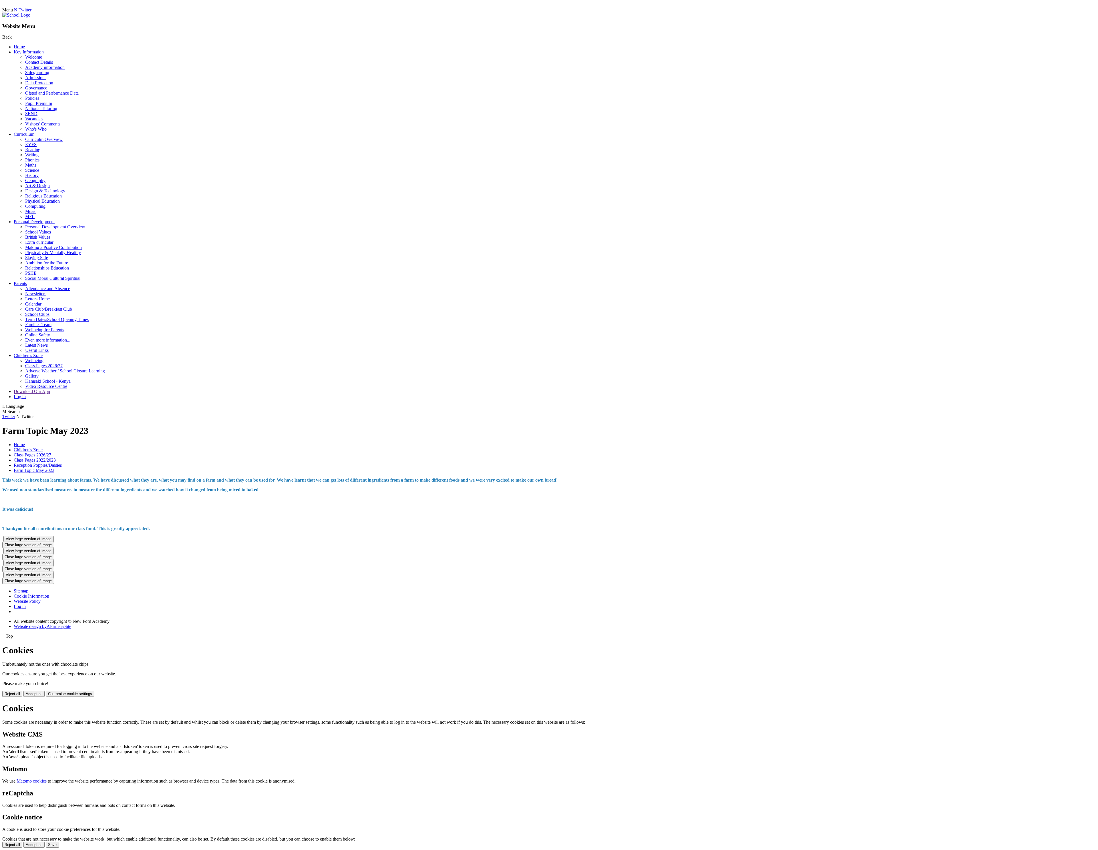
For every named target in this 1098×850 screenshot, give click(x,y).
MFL (30, 216)
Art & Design (37, 185)
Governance (36, 87)
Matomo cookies (32, 781)
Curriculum (24, 134)
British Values (37, 237)
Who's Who (36, 129)
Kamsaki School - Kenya (48, 381)
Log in (20, 396)
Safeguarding (37, 72)
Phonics (32, 159)
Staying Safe (36, 257)
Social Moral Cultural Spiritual (52, 278)
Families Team (38, 324)
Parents (20, 283)
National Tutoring (41, 108)
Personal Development (34, 221)
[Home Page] (16, 15)
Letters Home (37, 298)
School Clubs (37, 314)
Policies (32, 98)
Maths (30, 165)
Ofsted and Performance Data (52, 93)
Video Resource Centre (46, 386)
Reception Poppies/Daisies (38, 465)
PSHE (31, 273)
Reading (32, 149)
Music (30, 211)
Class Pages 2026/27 (44, 365)
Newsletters (35, 293)
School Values (38, 232)
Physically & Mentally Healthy (53, 252)
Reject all (12, 694)
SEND (31, 113)
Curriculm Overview (44, 139)
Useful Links (37, 350)
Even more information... (47, 340)
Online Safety (37, 334)
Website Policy (27, 601)
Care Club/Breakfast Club (48, 309)
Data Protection (39, 82)
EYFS (31, 144)
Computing (35, 206)
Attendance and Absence (47, 288)
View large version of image (28, 539)
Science (32, 170)
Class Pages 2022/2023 (35, 460)
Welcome (33, 57)
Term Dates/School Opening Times (57, 319)
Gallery (32, 376)
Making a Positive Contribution (53, 247)
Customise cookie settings (70, 694)
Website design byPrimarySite (42, 626)
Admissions (35, 77)
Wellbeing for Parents (44, 329)
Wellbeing (34, 360)
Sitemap (21, 590)
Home (19, 46)
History (32, 175)
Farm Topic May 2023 (34, 470)
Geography (35, 180)
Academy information (45, 67)
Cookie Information (31, 596)
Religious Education (43, 195)
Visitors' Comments (42, 123)
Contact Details (39, 62)
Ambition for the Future (46, 262)
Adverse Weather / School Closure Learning (65, 370)
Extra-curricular (39, 242)
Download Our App (32, 391)
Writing (32, 154)
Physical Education (42, 201)
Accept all (34, 694)
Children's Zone (28, 355)
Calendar (33, 304)
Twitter (8, 416)
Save (52, 845)
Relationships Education (47, 268)
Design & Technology (45, 190)
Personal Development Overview (55, 226)
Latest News (36, 345)
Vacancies (34, 118)
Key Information (29, 51)
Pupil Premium (38, 103)
